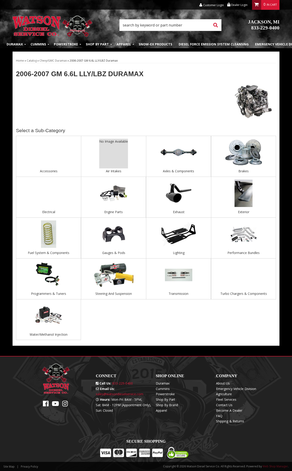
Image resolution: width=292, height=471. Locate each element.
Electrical (48, 212)
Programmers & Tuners (48, 293)
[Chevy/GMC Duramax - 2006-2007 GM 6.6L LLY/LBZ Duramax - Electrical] (48, 194)
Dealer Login (239, 5)
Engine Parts (113, 212)
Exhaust (179, 212)
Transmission (178, 293)
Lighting (179, 253)
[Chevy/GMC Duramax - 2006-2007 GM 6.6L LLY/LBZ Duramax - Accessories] (48, 154)
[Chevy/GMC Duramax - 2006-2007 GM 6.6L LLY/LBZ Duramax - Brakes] (243, 154)
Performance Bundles (243, 253)
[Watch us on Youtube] (55, 405)
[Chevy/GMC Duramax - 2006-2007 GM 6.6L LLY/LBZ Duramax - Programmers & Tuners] (48, 276)
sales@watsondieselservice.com (119, 394)
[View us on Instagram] (65, 405)
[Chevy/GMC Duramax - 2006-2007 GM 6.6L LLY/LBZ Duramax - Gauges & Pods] (113, 235)
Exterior (243, 212)
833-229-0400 (263, 25)
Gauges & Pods (113, 253)
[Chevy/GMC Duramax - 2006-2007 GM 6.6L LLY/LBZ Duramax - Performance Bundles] (243, 235)
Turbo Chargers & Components (243, 293)
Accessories (48, 171)
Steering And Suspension (113, 293)
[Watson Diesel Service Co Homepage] (53, 25)
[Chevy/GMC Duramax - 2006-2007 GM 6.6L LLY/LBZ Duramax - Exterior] (243, 194)
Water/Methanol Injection (49, 334)
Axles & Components (178, 171)
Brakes (243, 171)
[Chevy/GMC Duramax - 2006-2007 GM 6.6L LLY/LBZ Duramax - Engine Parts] (113, 194)
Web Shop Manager (275, 466)
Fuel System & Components (48, 253)
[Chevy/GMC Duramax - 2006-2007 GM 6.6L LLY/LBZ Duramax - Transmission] (178, 276)
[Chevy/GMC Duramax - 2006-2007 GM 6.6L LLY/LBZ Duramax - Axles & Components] (178, 154)
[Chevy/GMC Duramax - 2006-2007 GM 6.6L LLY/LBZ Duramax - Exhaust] (178, 194)
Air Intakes (113, 171)
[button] (170, 25)
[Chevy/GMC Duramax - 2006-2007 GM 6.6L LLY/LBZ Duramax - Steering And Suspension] (113, 276)
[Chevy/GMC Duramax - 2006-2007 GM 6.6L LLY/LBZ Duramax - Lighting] (178, 235)
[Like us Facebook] (46, 405)
